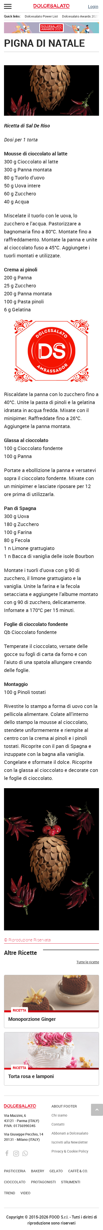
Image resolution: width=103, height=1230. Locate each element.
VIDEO (25, 1193)
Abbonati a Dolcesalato (70, 1133)
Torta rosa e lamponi (31, 1076)
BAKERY (37, 1171)
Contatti (58, 1124)
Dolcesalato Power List (41, 16)
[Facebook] (7, 1153)
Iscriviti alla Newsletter (70, 1142)
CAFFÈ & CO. (78, 1171)
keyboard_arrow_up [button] (97, 1110)
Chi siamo (59, 1115)
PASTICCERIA (15, 1171)
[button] (8, 6)
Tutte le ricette (87, 962)
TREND (9, 1193)
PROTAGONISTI (43, 1182)
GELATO (56, 1171)
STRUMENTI (70, 1182)
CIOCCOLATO (15, 1182)
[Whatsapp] (25, 1153)
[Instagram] (16, 1153)
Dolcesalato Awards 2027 (80, 16)
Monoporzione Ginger (32, 1019)
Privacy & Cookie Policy (70, 1151)
